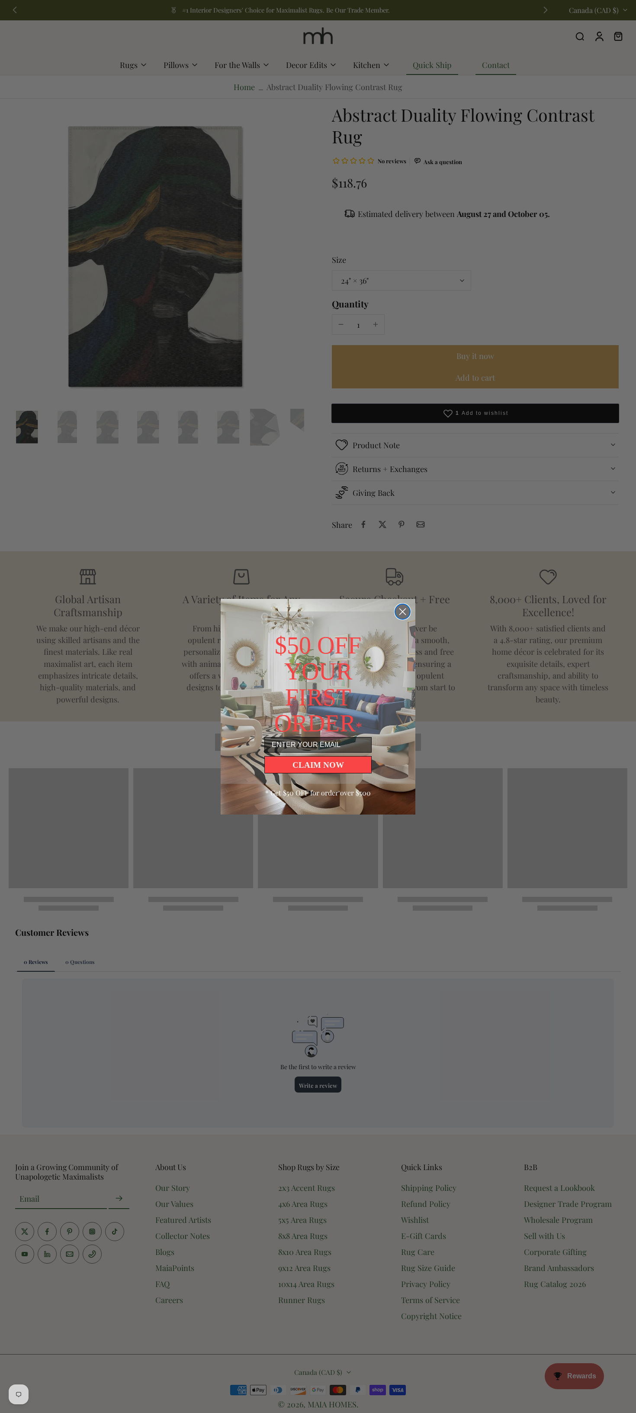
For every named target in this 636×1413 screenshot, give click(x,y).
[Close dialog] (402, 611)
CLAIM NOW (318, 765)
